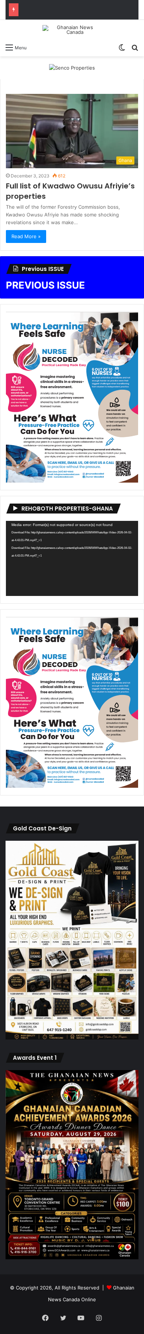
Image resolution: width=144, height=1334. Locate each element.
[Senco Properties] (72, 67)
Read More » (26, 236)
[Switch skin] (122, 47)
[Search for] (134, 47)
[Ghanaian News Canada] (72, 30)
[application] (72, 558)
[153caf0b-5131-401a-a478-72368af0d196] (72, 1257)
